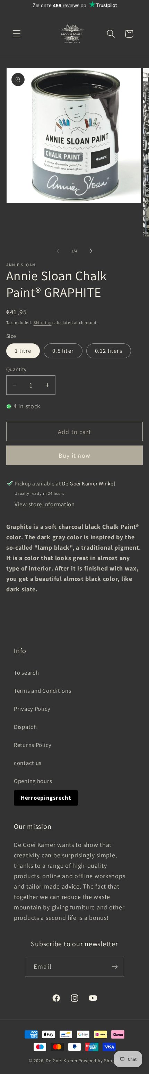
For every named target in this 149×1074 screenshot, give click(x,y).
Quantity (16, 369)
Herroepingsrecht (46, 797)
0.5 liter (63, 351)
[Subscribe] (114, 966)
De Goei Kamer (61, 1061)
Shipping (43, 322)
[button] (17, 34)
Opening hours (33, 781)
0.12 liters (108, 351)
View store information (45, 504)
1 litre (23, 351)
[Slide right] (91, 250)
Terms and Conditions (42, 690)
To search (26, 672)
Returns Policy (33, 745)
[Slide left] (57, 250)
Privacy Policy (32, 709)
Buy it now (74, 455)
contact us (28, 763)
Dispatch (25, 727)
